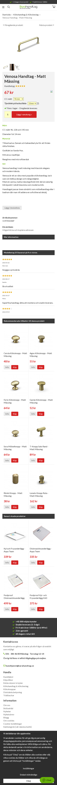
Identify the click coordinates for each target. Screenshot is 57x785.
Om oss (6, 705)
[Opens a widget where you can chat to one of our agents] (47, 780)
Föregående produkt (14, 25)
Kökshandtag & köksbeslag (15, 686)
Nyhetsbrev (8, 714)
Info (7, 367)
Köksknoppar (9, 689)
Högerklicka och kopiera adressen (18, 230)
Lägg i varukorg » (24, 114)
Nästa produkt (45, 25)
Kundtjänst (8, 677)
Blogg (6, 717)
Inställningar (28, 768)
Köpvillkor (8, 680)
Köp (15, 367)
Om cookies (8, 720)
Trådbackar (8, 695)
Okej (28, 781)
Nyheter (7, 711)
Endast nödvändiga (28, 774)
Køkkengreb (9, 727)
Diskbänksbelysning (12, 692)
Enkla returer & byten (13, 683)
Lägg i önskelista (12, 208)
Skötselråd (8, 708)
